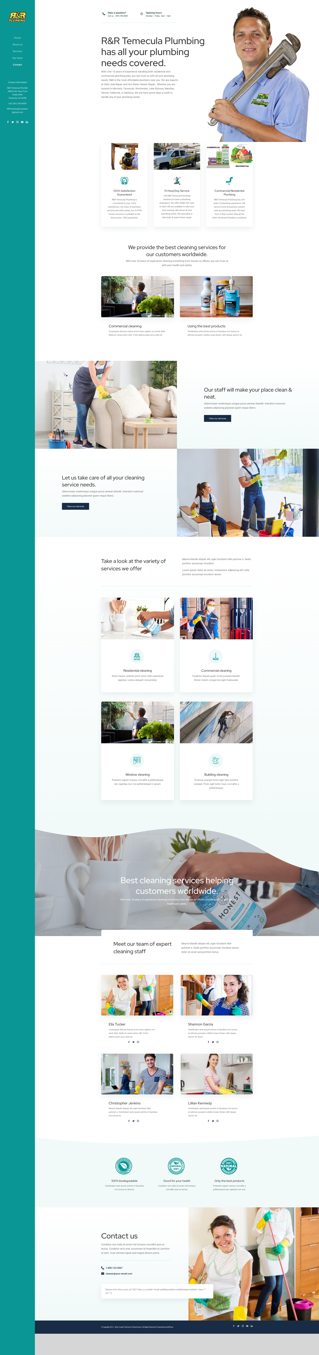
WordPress (169, 1327)
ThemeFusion (136, 1327)
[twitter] (133, 1042)
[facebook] (129, 1042)
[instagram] (138, 1042)
